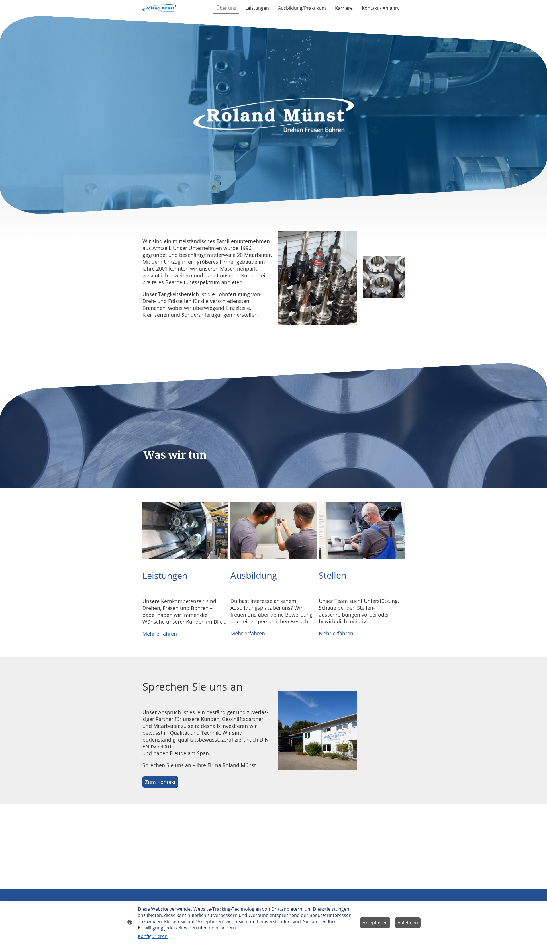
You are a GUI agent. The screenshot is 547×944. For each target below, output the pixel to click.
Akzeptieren (375, 923)
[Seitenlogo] (159, 7)
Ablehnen (407, 923)
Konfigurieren (153, 936)
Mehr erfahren (159, 633)
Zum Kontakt (160, 782)
